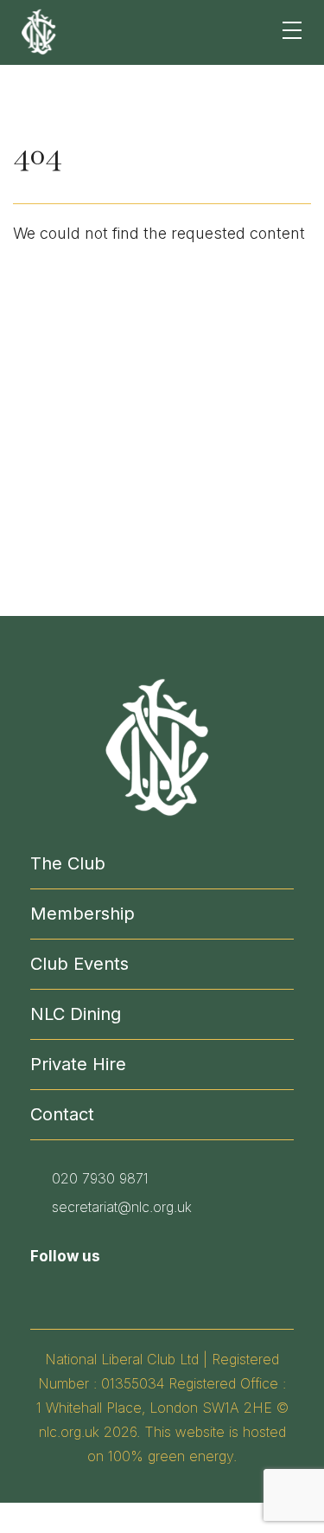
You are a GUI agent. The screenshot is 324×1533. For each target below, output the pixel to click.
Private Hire (78, 1064)
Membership (82, 913)
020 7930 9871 (100, 1178)
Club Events (79, 963)
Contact (62, 1114)
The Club (67, 863)
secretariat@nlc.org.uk (122, 1206)
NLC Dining (75, 1014)
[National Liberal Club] (40, 31)
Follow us (65, 1256)
